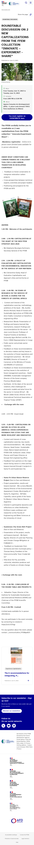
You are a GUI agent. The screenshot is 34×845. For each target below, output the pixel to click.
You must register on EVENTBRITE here (17, 117)
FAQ (17, 842)
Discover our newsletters (11, 711)
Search (26, 3)
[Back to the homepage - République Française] (14, 4)
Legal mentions (25, 838)
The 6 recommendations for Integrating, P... (17, 674)
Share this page (30, 14)
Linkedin (14, 726)
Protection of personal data (12, 838)
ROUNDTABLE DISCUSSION (10, 19)
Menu (30, 3)
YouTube (9, 726)
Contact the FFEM (24, 834)
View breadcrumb (6, 9)
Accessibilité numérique (11, 834)
